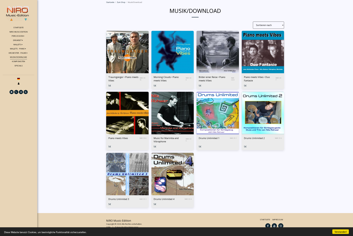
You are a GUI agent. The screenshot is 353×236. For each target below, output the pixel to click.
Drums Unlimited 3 (118, 199)
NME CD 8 (232, 79)
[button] (12, 92)
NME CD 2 (278, 138)
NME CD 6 (143, 138)
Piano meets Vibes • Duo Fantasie (257, 78)
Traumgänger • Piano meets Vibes (123, 78)
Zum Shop (121, 2)
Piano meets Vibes (118, 138)
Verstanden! (341, 231)
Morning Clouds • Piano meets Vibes (166, 78)
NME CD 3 (143, 199)
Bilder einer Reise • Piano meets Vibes (212, 78)
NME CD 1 (233, 138)
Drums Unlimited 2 (254, 138)
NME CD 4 (188, 199)
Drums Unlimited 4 (164, 199)
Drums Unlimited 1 (209, 138)
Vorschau (127, 72)
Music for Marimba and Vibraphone (166, 140)
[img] (127, 52)
